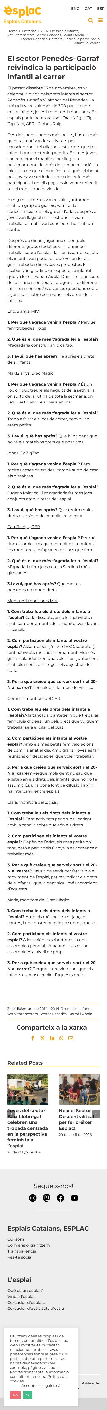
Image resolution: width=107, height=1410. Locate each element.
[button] (11, 1114)
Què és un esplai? (25, 1290)
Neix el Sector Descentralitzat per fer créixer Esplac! (79, 1089)
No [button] (15, 1395)
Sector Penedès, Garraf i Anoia (66, 1014)
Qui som (15, 1239)
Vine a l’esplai (21, 1296)
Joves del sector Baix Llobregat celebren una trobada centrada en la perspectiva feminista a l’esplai (28, 1089)
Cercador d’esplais (26, 1302)
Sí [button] (27, 1395)
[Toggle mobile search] (90, 20)
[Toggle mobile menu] (100, 20)
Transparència (21, 1251)
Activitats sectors (22, 1014)
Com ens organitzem (28, 1245)
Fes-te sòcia (19, 1257)
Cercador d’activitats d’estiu (35, 1308)
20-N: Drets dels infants (71, 1009)
